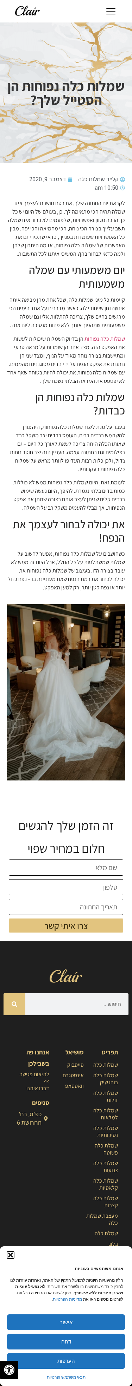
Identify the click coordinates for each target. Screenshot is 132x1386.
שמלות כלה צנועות (105, 1166)
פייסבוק (75, 1064)
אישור (66, 1322)
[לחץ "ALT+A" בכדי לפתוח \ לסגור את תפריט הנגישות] (9, 1370)
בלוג (113, 1244)
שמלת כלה (106, 1233)
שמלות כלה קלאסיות (105, 1184)
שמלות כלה (105, 1064)
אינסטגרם (73, 1075)
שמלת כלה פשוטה (106, 1149)
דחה (66, 1341)
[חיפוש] (14, 1004)
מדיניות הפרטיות (67, 1299)
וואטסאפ (74, 1086)
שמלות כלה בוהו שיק (105, 1079)
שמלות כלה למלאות (105, 1114)
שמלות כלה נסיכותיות (105, 1131)
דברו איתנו (37, 1088)
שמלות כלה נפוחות (104, 338)
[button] (10, 1254)
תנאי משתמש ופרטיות (66, 1377)
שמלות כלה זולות (105, 1096)
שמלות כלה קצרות (105, 1202)
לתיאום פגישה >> (34, 1078)
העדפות (66, 1361)
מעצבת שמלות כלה (102, 1219)
